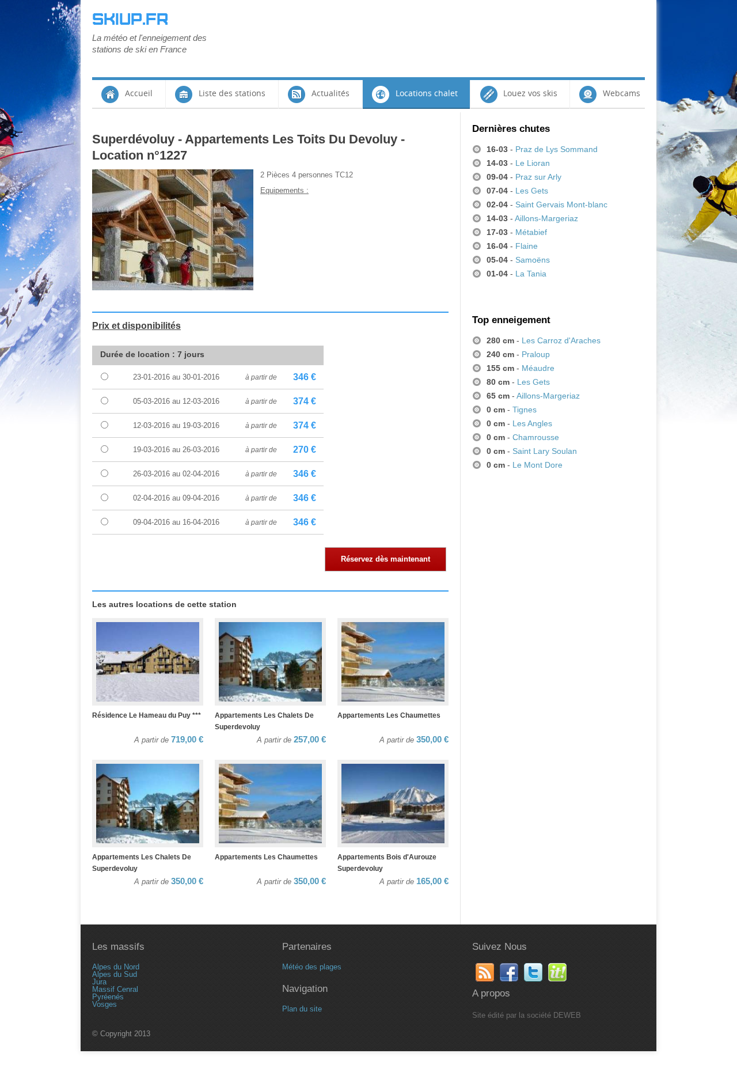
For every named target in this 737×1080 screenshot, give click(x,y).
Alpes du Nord (115, 966)
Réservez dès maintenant (385, 559)
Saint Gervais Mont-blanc (561, 204)
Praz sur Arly (538, 176)
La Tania (530, 273)
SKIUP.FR (130, 19)
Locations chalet (427, 93)
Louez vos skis (530, 93)
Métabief (531, 232)
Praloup (536, 354)
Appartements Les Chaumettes (388, 715)
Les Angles (532, 423)
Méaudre (538, 368)
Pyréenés (108, 996)
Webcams (621, 93)
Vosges (104, 1004)
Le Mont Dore (537, 464)
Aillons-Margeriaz (546, 218)
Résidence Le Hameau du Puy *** (146, 715)
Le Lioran (532, 163)
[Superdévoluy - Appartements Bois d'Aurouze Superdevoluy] (393, 804)
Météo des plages (311, 966)
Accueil (139, 93)
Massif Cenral (115, 989)
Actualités (330, 93)
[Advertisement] (435, 37)
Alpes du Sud (114, 974)
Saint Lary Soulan (544, 451)
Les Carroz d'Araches (561, 340)
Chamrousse (535, 437)
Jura (99, 981)
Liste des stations (232, 93)
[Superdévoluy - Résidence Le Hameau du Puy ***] (147, 662)
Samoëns (532, 259)
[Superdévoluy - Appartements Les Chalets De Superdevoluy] (270, 662)
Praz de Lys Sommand (556, 149)
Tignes (524, 409)
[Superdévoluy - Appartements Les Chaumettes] (393, 662)
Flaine (526, 246)
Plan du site (302, 1009)
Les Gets (531, 190)
